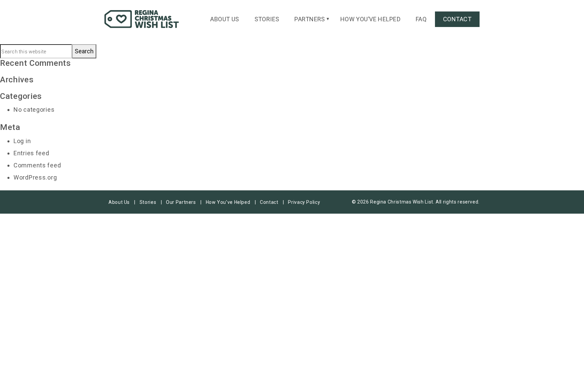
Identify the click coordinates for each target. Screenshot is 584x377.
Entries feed (31, 153)
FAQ (421, 19)
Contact (457, 19)
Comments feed (37, 165)
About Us (224, 19)
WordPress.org (35, 177)
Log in (22, 140)
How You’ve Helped (370, 19)
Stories (266, 19)
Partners (309, 19)
